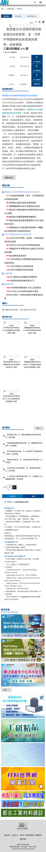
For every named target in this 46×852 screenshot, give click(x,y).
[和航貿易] (23, 706)
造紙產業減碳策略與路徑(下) (22, 280)
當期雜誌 (6, 16)
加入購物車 (37, 62)
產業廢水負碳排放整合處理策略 (22, 202)
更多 (38, 428)
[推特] (14, 487)
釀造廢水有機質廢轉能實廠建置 (22, 216)
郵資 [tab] (33, 496)
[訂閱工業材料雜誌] (23, 813)
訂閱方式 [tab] (12, 496)
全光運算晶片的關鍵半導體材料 (23, 276)
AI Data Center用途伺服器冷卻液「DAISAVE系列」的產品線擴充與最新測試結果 (23, 295)
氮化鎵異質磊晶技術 (17, 255)
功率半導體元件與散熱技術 (21, 266)
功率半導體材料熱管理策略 (21, 269)
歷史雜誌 (18, 16)
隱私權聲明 (30, 835)
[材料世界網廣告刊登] (23, 795)
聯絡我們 (37, 84)
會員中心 (15, 835)
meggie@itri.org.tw (11, 530)
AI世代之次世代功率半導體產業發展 (24, 245)
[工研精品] (23, 730)
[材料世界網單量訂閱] (23, 779)
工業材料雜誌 (10, 9)
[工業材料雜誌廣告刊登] (23, 804)
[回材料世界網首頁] (4, 2)
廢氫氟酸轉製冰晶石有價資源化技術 (24, 206)
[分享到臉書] (9, 487)
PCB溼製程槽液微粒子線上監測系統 (25, 287)
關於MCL (7, 835)
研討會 (22, 835)
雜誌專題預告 (31, 16)
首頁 (2, 9)
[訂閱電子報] (23, 754)
